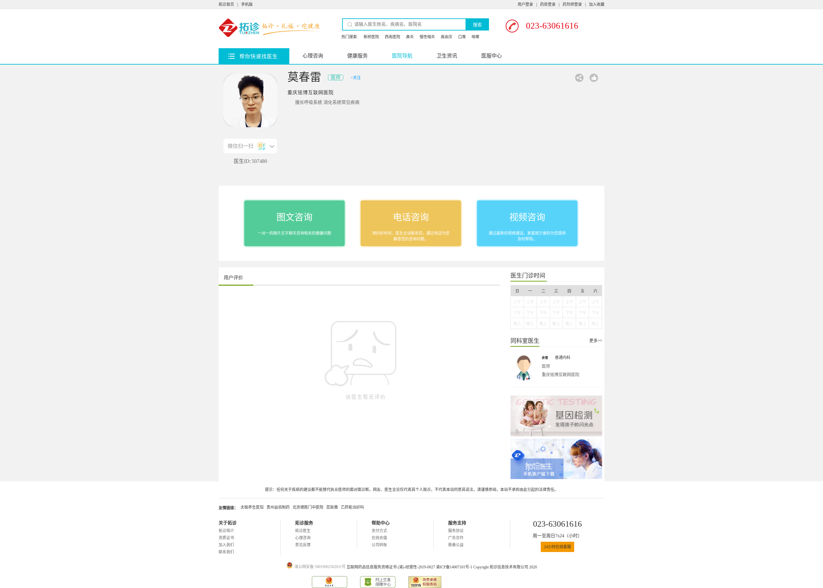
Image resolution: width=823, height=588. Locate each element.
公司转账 (379, 545)
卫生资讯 (447, 55)
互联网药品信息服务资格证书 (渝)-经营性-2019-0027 (391, 567)
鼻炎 (410, 37)
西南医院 (392, 37)
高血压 (446, 37)
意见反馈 (303, 545)
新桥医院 (371, 37)
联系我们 (226, 552)
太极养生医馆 (252, 507)
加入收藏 (596, 4)
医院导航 (402, 55)
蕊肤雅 (332, 507)
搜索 (477, 24)
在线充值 (379, 538)
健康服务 (357, 55)
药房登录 (548, 4)
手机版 (247, 4)
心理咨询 (313, 55)
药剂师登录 (572, 4)
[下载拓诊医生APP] (556, 459)
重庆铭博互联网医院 (310, 92)
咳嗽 (475, 37)
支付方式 (379, 531)
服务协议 (456, 531)
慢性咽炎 (427, 37)
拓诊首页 (226, 4)
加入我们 (226, 545)
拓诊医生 (303, 531)
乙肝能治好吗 (352, 507)
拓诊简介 (226, 531)
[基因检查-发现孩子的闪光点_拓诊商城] (556, 416)
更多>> (595, 340)
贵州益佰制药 (278, 507)
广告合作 (456, 538)
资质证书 (226, 538)
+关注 (356, 78)
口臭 (462, 37)
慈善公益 (456, 545)
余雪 (545, 358)
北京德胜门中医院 (308, 507)
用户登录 (525, 4)
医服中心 (491, 55)
